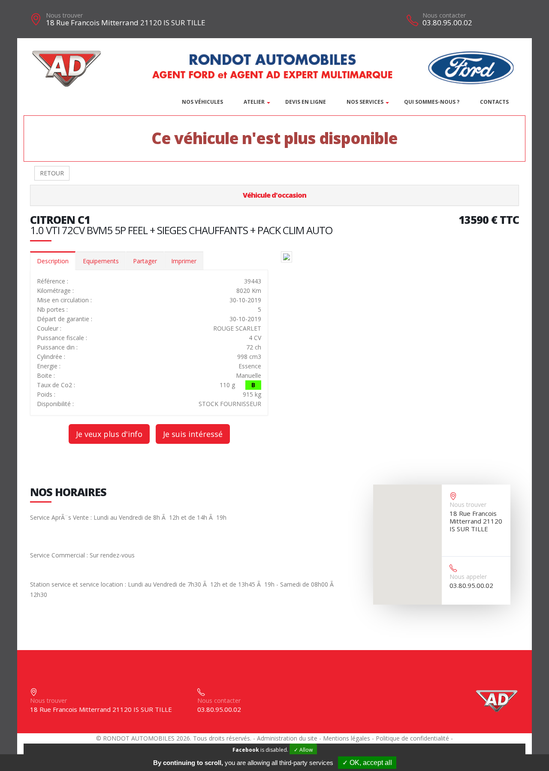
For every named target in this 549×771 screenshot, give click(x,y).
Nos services (365, 101)
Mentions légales (346, 738)
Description (53, 261)
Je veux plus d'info (109, 434)
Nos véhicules (202, 101)
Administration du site (287, 738)
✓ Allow (303, 749)
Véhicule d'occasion (274, 195)
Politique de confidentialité (412, 738)
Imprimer (183, 261)
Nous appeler (468, 576)
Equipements (101, 261)
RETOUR (52, 173)
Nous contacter (444, 15)
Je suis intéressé (193, 434)
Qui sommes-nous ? (431, 101)
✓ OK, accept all (367, 762)
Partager (145, 261)
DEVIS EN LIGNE (305, 101)
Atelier (254, 101)
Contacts (494, 101)
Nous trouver (64, 15)
